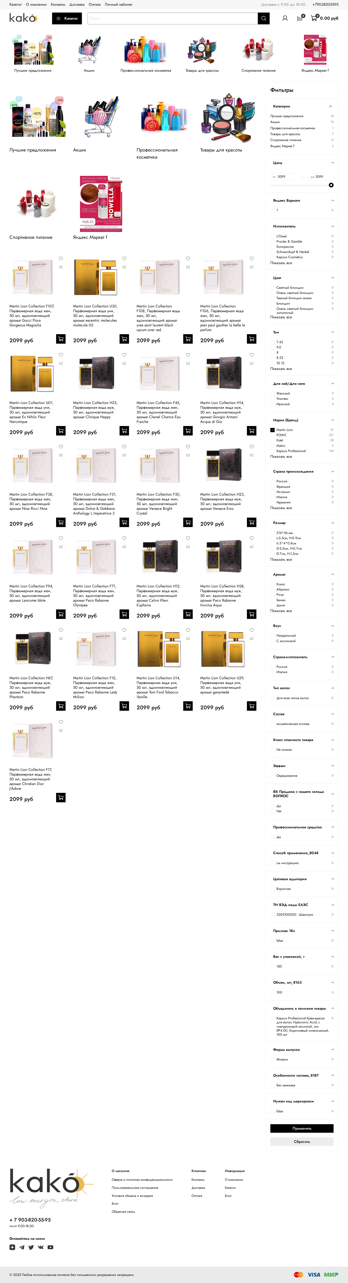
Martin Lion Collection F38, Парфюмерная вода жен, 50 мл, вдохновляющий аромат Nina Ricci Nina (31, 501)
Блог (115, 1203)
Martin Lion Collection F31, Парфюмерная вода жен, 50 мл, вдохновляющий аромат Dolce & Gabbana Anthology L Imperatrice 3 (94, 504)
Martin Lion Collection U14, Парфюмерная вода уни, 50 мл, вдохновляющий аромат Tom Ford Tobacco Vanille (158, 687)
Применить (302, 1128)
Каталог (15, 4)
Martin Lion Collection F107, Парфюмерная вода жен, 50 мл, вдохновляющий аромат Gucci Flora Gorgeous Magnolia (31, 315)
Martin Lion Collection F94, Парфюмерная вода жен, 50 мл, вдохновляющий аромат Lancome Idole (31, 593)
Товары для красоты (202, 70)
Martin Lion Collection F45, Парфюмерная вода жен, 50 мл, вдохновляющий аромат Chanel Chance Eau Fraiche (159, 412)
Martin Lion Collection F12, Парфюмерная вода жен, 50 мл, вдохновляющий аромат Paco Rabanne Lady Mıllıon (95, 687)
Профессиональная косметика (145, 70)
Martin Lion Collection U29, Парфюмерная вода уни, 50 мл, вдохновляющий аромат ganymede (222, 685)
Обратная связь (123, 1211)
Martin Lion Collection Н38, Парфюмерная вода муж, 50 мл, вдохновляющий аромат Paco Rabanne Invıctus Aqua (222, 595)
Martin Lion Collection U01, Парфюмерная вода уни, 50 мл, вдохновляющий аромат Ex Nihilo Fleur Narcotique (31, 412)
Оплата (95, 4)
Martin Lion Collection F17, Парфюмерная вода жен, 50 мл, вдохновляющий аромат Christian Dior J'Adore (30, 779)
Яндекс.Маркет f (315, 70)
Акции (89, 70)
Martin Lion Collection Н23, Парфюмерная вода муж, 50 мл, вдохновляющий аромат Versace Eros (222, 501)
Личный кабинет (118, 4)
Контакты (58, 4)
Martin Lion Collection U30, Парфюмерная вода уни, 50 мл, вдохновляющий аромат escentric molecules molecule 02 (95, 315)
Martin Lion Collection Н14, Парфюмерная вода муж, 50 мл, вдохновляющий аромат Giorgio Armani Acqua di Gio (222, 412)
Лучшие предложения (32, 70)
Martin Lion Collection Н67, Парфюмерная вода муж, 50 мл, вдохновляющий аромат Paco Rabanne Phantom (31, 687)
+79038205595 (325, 4)
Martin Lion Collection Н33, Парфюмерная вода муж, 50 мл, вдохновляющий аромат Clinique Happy (95, 410)
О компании (36, 4)
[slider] (331, 185)
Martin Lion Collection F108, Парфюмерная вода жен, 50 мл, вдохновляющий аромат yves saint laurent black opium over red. (158, 318)
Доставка (77, 4)
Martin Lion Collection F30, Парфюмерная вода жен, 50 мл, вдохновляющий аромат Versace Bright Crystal (159, 504)
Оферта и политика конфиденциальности (142, 1179)
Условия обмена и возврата (132, 1195)
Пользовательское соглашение (135, 1187)
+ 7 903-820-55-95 (30, 1219)
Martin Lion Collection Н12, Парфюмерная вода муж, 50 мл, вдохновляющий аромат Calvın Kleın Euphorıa (159, 595)
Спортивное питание (259, 70)
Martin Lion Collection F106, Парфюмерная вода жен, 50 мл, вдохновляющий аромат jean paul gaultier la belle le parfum (222, 318)
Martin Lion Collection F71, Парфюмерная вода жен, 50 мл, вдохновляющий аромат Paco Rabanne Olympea (94, 595)
